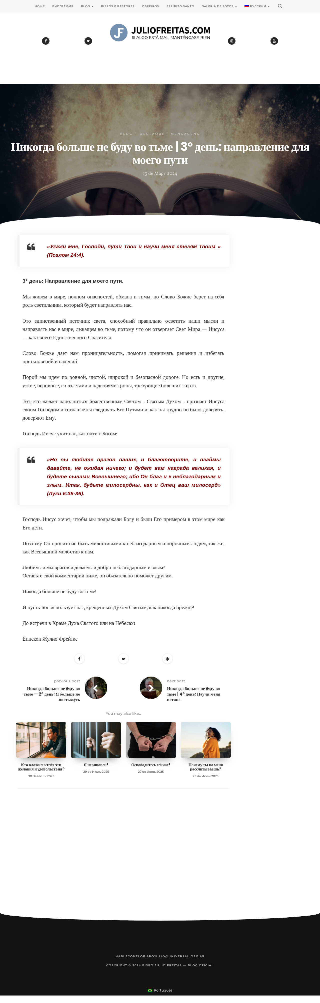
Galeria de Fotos (218, 6)
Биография (63, 6)
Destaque (152, 133)
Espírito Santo (180, 6)
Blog (86, 6)
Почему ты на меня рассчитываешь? (205, 767)
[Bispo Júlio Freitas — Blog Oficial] (160, 46)
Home (40, 6)
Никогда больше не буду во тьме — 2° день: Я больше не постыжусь (52, 694)
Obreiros (150, 6)
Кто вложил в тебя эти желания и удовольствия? (41, 767)
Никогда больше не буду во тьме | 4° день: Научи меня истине (193, 694)
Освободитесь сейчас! (150, 765)
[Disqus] (124, 858)
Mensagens (185, 133)
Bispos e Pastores (117, 6)
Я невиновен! (96, 765)
